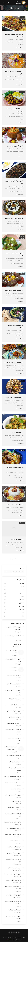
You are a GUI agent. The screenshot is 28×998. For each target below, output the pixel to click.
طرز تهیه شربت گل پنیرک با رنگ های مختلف (13, 637)
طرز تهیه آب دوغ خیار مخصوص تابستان (15, 326)
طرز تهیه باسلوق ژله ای (16, 789)
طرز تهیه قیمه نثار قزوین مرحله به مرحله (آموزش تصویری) (13, 902)
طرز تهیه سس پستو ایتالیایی (15, 717)
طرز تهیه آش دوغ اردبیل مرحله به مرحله (12, 874)
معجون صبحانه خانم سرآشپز (15, 699)
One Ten (9, 940)
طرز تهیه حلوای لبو (13, 668)
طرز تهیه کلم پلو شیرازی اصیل (14, 910)
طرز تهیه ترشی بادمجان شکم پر (14, 807)
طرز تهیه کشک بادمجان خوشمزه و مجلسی (14, 254)
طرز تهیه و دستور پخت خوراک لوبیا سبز (14, 468)
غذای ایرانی (22, 19)
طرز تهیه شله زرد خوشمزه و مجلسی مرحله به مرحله (13, 917)
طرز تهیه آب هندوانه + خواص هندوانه (13, 834)
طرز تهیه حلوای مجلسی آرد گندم (14, 847)
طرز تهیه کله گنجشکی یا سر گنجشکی (14, 398)
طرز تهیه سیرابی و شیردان (16, 540)
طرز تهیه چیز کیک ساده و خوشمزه (11, 652)
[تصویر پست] (23, 626)
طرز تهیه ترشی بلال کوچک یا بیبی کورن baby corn (11, 748)
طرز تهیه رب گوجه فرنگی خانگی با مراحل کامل (14, 769)
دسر (23, 54)
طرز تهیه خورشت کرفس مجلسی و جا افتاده (14, 182)
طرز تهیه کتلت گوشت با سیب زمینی (14, 290)
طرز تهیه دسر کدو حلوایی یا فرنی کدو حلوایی (14, 73)
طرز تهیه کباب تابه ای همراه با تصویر (13, 895)
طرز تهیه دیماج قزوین (17, 432)
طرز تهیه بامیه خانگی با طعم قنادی (14, 853)
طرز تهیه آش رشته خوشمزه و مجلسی (14, 218)
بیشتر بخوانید (20, 47)
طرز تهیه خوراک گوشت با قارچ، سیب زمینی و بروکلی (14, 35)
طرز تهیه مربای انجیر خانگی (15, 762)
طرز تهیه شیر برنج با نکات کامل (14, 868)
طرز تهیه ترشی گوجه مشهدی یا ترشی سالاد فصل (13, 731)
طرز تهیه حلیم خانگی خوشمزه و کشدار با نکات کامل (13, 888)
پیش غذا (22, 17)
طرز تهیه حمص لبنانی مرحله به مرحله (13, 880)
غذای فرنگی (22, 21)
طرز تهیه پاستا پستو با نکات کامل (14, 711)
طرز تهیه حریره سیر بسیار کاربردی (14, 723)
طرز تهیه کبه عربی (17, 644)
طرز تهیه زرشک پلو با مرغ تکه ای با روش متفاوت (14, 110)
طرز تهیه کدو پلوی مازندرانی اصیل (15, 146)
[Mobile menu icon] (4, 3)
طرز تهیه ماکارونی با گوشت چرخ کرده (14, 363)
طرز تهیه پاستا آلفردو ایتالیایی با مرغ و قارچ (13, 815)
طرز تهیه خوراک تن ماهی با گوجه (15, 505)
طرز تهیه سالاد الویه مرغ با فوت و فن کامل (13, 860)
